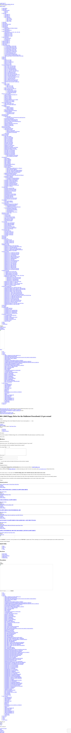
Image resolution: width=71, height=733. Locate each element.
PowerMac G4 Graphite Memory (10, 182)
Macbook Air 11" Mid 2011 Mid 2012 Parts (12, 256)
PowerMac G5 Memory (8, 186)
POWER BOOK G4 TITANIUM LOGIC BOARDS (13, 664)
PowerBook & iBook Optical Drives (10, 204)
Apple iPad (4, 22)
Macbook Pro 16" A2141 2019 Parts (10, 302)
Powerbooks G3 (7, 40)
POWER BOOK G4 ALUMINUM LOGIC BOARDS (14, 663)
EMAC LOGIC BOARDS (9, 367)
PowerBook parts (5, 307)
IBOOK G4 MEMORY (8, 379)
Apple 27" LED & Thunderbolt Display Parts (12, 54)
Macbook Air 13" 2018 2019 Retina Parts (11, 260)
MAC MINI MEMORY (8, 635)
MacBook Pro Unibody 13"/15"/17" (10, 149)
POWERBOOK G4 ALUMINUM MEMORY (12, 674)
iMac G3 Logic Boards (8, 139)
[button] (2, 493)
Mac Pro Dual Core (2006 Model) (10, 227)
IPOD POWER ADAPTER (9, 631)
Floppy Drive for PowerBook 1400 (6, 413)
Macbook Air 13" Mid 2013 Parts (10, 267)
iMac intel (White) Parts (8, 89)
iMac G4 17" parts (10, 86)
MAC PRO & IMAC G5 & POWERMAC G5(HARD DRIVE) (15, 639)
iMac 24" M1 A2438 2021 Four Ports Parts (12, 74)
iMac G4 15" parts (10, 85)
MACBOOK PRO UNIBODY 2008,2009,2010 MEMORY (15, 662)
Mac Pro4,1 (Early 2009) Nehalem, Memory (14, 170)
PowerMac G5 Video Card (9, 242)
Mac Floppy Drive (5, 114)
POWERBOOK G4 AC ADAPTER (10, 673)
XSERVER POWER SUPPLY (9, 690)
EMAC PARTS (7, 369)
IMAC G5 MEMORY (8, 625)
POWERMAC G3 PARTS (9, 679)
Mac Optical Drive (5, 202)
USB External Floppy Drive (8, 499)
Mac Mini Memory (7, 165)
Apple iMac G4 (7, 15)
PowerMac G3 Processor (8, 233)
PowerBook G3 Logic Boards (9, 153)
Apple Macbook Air (5, 29)
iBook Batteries (7, 106)
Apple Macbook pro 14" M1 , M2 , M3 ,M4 (12, 32)
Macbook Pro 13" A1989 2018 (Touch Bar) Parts (13, 296)
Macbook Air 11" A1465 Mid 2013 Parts (11, 254)
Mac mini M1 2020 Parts (8, 195)
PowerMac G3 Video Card (9, 240)
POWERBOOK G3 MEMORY (10, 671)
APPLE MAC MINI (8, 395)
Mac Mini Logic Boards (8, 143)
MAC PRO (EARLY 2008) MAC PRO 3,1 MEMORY (14, 638)
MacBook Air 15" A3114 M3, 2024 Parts (11, 269)
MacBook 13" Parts (5, 244)
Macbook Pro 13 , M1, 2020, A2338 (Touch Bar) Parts (14, 294)
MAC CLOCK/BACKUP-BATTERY (11, 632)
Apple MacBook (5, 27)
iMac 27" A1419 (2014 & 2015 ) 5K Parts (11, 76)
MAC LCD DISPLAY (8, 691)
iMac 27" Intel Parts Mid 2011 (9, 78)
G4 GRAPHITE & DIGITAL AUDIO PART (12, 370)
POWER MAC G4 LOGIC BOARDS (11, 666)
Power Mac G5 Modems (8, 201)
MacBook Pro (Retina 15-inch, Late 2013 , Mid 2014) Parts (14, 288)
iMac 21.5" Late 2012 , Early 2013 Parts (11, 70)
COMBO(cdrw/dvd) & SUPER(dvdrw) (14, 206)
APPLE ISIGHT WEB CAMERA (10, 358)
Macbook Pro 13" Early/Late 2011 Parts (14, 278)
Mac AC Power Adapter (6, 93)
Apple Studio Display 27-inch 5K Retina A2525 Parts (13, 55)
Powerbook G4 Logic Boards (9, 154)
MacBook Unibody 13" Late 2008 (10, 250)
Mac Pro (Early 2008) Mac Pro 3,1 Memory (14, 168)
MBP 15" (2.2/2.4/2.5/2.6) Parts (10, 285)
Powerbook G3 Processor (8, 232)
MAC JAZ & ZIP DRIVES (9, 634)
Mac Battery (4, 105)
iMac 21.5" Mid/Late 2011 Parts (10, 71)
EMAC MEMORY (7, 368)
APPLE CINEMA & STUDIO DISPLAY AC (12, 355)
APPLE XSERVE (7, 699)
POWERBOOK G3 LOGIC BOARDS (11, 670)
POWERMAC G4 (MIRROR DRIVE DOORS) (13, 680)
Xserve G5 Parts (7, 321)
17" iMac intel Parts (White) (11, 90)
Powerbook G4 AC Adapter (9, 101)
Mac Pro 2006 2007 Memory (12, 169)
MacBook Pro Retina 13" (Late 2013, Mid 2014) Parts (14, 303)
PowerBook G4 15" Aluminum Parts (10, 311)
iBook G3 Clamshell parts (9, 61)
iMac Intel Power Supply (8, 218)
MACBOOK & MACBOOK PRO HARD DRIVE (13, 653)
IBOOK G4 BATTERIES (9, 377)
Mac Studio (4, 237)
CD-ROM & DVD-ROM (11, 205)
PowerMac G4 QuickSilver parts (10, 319)
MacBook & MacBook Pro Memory (10, 173)
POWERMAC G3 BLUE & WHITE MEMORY (13, 678)
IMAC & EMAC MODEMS (9, 380)
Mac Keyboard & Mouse (6, 127)
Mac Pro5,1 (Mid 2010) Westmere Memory (14, 171)
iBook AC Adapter (7, 95)
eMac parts (4, 56)
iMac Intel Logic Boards (8, 142)
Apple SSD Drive (7, 116)
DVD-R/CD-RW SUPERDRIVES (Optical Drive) (13, 363)
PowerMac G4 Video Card (9, 241)
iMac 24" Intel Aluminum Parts (9, 72)
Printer (3, 322)
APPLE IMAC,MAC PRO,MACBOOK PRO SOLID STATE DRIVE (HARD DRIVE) (20, 357)
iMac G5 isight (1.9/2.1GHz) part (10, 88)
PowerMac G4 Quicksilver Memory (10, 184)
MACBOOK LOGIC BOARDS (10, 657)
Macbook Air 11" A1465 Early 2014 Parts (11, 252)
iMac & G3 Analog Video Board (10, 104)
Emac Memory (7, 158)
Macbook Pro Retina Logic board (10, 148)
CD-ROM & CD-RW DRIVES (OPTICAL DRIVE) (13, 360)
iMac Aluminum (7, 17)
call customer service (42, 468)
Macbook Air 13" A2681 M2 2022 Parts (11, 257)
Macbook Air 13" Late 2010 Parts (10, 263)
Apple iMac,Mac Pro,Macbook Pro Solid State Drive (16, 117)
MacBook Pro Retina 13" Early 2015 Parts (11, 304)
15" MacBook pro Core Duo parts (10, 271)
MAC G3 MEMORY (8, 382)
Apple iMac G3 (7, 14)
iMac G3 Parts (6, 83)
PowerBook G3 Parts (8, 309)
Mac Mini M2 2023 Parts (8, 196)
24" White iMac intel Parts (11, 92)
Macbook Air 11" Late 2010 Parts (10, 255)
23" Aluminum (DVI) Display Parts (10, 50)
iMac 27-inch (9, 21)
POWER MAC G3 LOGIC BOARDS (11, 665)
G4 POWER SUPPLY (8, 371)
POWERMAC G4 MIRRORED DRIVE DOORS (13, 683)
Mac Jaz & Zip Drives (6, 126)
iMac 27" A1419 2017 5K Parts (10, 77)
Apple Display (4, 8)
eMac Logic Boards (7, 136)
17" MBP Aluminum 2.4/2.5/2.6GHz (10, 274)
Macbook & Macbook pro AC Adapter (11, 99)
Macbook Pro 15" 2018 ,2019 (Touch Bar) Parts (12, 300)
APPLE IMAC (7, 401)
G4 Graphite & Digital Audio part (10, 315)
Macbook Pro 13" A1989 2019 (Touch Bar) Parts (13, 297)
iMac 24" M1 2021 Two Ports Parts (10, 73)
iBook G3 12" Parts (7, 59)
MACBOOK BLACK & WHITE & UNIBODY (13, 391)
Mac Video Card (5, 238)
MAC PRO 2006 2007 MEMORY (10, 640)
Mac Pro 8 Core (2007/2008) (9, 226)
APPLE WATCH (7, 396)
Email (1, 459)
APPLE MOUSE (7, 359)
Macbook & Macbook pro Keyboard (13, 131)
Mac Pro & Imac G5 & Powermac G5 (11, 120)
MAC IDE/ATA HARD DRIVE (10, 633)
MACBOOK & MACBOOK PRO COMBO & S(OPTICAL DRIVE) (16, 652)
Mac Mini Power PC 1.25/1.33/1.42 (10, 197)
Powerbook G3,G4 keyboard (12, 132)
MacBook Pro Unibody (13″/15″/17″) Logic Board (13, 661)
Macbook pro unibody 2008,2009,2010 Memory (15, 175)
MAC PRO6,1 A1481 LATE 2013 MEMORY (12, 644)
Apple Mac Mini (5, 25)
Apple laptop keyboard (8, 129)
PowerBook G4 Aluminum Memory (13, 178)
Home (1, 408)
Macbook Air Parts (5, 251)
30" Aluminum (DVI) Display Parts (10, 53)
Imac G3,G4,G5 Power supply (9, 217)
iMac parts (4, 82)
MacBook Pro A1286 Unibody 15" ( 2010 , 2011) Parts (14, 275)
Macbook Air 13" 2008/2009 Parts (10, 258)
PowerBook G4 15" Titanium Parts (10, 312)
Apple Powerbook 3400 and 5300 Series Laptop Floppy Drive (18, 530)
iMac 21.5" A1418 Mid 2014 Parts (10, 69)
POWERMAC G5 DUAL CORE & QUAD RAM (13, 686)
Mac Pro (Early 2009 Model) (9, 222)
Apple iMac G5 (7, 16)
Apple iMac (4, 13)
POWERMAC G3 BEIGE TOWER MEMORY (13, 677)
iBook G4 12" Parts (7, 62)
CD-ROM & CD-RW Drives (12, 208)
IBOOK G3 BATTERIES (9, 374)
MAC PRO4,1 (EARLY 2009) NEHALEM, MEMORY (14, 642)
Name (1, 457)
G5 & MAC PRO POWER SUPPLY (11, 372)
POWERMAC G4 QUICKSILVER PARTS (12, 685)
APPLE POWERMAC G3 (9, 397)
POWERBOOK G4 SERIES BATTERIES (12, 675)
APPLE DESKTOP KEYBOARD (10, 356)
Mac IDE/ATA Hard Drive (9, 118)
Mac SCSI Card (5, 235)
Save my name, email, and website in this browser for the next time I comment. (15, 461)
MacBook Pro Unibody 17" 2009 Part (11, 282)
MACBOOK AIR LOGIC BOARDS (11, 656)
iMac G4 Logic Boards (8, 140)
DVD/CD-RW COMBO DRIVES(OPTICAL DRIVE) (14, 365)
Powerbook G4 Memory (8, 177)
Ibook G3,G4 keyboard (11, 130)
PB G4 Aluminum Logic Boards (12, 155)
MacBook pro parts (5, 270)
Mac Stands (4, 236)
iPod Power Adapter (8, 98)
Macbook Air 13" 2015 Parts (9, 259)
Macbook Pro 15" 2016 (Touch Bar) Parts (11, 299)
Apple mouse (6, 133)
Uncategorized (4, 324)
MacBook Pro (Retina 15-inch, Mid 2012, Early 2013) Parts (14, 289)
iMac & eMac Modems (8, 200)
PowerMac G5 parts (7, 320)
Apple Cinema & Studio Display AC (10, 94)
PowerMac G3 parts (7, 316)
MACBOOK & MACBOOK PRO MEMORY (12, 655)
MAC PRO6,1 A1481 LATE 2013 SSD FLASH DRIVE (14, 645)
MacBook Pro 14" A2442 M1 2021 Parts (11, 298)
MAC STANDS (7, 693)
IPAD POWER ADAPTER (9, 629)
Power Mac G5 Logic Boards (9, 152)
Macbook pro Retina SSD (9, 125)
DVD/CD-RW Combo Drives (12, 211)
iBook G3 (6, 11)
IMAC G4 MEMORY (8, 624)
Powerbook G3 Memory (8, 176)
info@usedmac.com (36, 467)
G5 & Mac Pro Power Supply (9, 216)
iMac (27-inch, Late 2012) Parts (10, 65)
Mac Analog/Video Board (6, 102)
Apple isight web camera (6, 24)
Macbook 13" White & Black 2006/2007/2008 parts (13, 249)
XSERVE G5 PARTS (8, 689)
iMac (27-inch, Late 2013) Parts (10, 66)
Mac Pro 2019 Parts (7, 225)
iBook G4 (6, 12)
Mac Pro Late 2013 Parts (8, 228)
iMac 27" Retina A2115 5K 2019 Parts (11, 79)
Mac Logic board (5, 135)
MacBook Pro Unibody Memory (10, 174)
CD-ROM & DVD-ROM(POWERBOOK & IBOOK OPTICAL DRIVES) (17, 361)
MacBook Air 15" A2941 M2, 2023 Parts (11, 268)
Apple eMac (4, 9)
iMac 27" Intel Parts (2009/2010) (10, 75)
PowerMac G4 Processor (8, 234)
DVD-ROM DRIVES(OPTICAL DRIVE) (12, 364)
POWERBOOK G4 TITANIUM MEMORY (12, 676)
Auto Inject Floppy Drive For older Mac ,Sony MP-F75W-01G (18, 520)
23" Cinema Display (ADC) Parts (10, 51)
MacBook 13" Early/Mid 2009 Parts (10, 247)
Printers (5, 393)
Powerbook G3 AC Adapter (9, 100)
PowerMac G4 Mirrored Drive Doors (11, 183)
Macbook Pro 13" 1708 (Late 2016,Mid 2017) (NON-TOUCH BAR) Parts (17, 295)
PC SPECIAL (6, 400)
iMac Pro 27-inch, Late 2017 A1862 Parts (11, 81)
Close (1, 722)
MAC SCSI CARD (7, 646)
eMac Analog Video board (9, 103)
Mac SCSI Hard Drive (8, 122)
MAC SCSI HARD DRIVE (9, 647)
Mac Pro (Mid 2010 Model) (9, 223)
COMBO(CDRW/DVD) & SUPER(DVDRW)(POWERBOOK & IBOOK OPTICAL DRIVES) (21, 362)
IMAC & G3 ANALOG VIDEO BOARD (12, 381)
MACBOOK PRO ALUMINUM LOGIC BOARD (13, 658)
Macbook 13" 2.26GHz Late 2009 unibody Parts (13, 246)
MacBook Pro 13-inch (8, 33)
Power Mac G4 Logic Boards (9, 151)
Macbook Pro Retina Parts (6, 286)
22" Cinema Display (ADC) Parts (10, 49)
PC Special (4, 306)
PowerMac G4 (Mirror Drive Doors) (10, 317)
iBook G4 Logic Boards (8, 138)
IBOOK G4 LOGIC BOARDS (10, 378)
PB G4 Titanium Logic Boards (12, 156)
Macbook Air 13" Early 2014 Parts (10, 262)
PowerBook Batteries (8, 111)
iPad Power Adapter (7, 96)
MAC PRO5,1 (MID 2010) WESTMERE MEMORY (13, 643)
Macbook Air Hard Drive (8, 124)
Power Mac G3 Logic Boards (9, 150)
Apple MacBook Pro (6, 31)
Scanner (3, 323)
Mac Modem (4, 199)
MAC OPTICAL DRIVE (8, 636)
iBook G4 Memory (7, 160)
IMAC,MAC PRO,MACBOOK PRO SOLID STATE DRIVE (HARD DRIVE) (18, 628)
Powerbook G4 (7, 39)
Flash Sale (4, 57)
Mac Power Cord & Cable (6, 212)
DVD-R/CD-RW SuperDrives (12, 209)
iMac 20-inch (9, 18)
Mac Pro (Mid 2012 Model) (9, 224)
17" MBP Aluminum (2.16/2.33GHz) (11, 273)
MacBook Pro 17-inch (8, 36)
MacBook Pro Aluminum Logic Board (11, 147)
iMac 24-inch (9, 20)
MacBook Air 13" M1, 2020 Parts (10, 264)
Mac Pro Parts (4, 221)
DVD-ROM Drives (10, 210)
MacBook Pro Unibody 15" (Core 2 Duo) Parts (12, 281)
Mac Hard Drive (5, 115)
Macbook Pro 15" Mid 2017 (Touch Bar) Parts (12, 301)
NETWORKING (7, 694)
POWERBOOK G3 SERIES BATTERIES (12, 672)
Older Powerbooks (7, 38)
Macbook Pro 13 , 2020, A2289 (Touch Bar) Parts (13, 293)
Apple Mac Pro (5, 26)
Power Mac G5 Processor (8, 231)
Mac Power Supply (5, 213)
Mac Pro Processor (7, 230)
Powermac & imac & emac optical (10, 207)
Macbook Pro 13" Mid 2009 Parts (13, 279)
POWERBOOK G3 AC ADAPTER (10, 669)
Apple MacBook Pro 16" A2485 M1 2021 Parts (12, 287)
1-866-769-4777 (3, 3)
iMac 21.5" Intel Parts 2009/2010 (10, 68)
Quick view (2, 486)
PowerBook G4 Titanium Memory (13, 179)
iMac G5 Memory (7, 163)
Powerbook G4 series (10, 113)
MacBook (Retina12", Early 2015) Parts (11, 245)
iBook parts (4, 58)
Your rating (2, 447)
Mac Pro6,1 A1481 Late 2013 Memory (13, 172)
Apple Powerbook (5, 37)
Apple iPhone (4, 23)
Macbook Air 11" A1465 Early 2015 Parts (11, 253)
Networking (4, 305)
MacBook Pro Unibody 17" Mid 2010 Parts (12, 284)
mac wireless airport (5, 243)
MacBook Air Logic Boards (9, 145)
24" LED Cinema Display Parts (10, 52)
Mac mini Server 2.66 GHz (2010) (10, 198)
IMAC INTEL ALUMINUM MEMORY (11, 626)
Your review (2, 455)
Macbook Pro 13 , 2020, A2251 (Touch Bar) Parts (13, 292)
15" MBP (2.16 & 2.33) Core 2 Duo (10, 272)
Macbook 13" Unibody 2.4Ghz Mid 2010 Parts (12, 248)
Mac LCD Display (5, 134)
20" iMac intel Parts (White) (11, 91)
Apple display (6, 392)
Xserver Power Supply (8, 220)
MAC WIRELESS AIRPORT (9, 648)
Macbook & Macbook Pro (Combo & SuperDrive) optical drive (15, 649)
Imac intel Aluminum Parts (7, 64)
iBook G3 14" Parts (7, 60)
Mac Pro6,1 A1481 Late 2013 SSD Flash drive (12, 121)
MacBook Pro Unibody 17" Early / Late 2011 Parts (13, 283)
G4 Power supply (7, 215)
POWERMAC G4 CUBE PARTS (10, 681)
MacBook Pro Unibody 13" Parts (10, 276)
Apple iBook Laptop (5, 10)
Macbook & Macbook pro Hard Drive (11, 123)
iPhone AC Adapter (7, 97)
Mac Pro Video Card (8, 239)
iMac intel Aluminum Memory (9, 164)
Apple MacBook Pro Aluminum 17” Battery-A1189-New (10, 410)
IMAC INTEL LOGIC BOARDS (10, 627)
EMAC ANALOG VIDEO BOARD (11, 366)
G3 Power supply (7, 214)
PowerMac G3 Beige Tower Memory (11, 180)
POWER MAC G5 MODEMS (9, 668)
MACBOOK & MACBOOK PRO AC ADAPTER (13, 650)
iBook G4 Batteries (10, 108)
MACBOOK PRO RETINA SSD (10, 660)
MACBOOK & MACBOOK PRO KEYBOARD (13, 654)
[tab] (36, 429)
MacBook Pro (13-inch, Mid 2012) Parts (14, 277)
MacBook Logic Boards (8, 146)
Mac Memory (4, 157)
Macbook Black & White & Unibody (10, 28)
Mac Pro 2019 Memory (8, 166)
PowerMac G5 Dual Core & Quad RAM (11, 185)
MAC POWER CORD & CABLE (10, 692)
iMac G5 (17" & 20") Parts (9, 87)
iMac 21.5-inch (9, 19)
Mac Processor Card (5, 229)
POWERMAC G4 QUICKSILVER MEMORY (12, 684)
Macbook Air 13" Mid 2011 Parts (10, 265)
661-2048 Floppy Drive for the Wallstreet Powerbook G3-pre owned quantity (14, 420)
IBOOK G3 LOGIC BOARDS (10, 375)
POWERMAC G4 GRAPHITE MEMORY (12, 682)
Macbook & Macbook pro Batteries (10, 110)
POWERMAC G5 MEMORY (9, 687)
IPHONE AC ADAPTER (9, 630)
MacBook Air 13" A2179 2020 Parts (10, 261)
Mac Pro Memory (7, 167)
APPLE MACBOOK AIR (9, 394)
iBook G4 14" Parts (7, 63)
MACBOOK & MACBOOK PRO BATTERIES (13, 651)
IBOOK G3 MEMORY (8, 376)
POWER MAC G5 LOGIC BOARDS (11, 667)
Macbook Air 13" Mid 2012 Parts (10, 266)
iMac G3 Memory (7, 161)
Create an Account (3, 728)
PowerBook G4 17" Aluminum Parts (10, 313)
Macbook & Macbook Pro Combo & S (11, 203)
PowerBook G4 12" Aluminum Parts (10, 310)
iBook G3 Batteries (10, 107)
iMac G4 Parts (6, 84)
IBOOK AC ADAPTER (8, 373)
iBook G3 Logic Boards (8, 137)
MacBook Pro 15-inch (8, 34)
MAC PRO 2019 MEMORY (9, 641)
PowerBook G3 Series (11, 112)
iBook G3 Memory (7, 159)
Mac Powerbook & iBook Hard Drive (11, 119)
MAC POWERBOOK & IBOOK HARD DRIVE (13, 637)
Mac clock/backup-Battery (9, 109)
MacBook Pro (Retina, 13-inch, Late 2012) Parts (12, 291)
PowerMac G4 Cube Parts (9, 318)
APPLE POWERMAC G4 (9, 398)
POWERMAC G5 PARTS (9, 688)
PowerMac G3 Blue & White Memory (11, 181)
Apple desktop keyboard (8, 128)
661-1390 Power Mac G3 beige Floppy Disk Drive (14, 489)
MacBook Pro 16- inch (8, 35)
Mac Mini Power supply (8, 219)
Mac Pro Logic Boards (8, 144)
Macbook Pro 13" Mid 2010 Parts (13, 280)
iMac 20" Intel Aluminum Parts (9, 67)
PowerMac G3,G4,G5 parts (7, 314)
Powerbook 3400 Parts (8, 308)
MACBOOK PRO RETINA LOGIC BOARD (12, 659)
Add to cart (2, 422)
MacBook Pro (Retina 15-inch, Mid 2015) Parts (12, 290)
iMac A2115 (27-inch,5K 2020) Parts (10, 80)
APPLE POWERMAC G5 (9, 399)
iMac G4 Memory (7, 162)
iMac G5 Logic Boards (8, 141)
